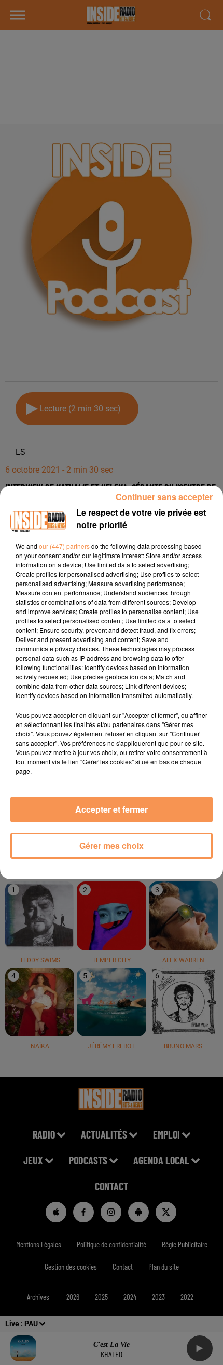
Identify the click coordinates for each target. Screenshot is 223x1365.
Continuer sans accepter (164, 497)
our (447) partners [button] (64, 546)
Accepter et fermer (111, 809)
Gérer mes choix (111, 845)
